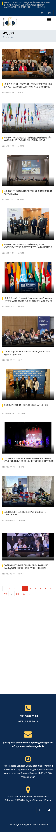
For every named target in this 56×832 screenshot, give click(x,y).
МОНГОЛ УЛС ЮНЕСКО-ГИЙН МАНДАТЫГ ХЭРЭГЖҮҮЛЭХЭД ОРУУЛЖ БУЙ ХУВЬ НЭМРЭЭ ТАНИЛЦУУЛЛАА (28, 246)
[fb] (40, 810)
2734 (22, 200)
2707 (22, 146)
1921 (23, 467)
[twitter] (49, 810)
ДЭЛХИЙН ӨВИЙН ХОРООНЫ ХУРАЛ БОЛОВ (26, 405)
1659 (22, 253)
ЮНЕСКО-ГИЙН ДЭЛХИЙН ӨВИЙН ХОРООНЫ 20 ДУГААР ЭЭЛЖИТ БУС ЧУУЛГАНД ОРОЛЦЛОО (28, 85)
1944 (23, 360)
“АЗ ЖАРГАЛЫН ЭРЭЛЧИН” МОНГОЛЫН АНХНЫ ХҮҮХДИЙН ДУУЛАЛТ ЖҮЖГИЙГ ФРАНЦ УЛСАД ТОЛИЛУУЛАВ (29, 460)
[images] (28, 63)
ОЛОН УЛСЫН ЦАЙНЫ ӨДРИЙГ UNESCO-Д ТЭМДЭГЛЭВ (25, 513)
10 (5, 593)
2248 (23, 520)
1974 (22, 574)
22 (17, 593)
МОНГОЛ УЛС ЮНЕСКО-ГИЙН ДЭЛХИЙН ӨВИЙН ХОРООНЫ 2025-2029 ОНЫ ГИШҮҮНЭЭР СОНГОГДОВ (27, 139)
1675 (22, 307)
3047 (22, 93)
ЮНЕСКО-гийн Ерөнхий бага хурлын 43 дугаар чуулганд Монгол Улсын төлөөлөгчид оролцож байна (28, 299)
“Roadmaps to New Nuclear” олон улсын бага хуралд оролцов (27, 353)
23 (24, 593)
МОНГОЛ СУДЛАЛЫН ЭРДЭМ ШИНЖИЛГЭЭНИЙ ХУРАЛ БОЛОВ (28, 192)
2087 (22, 414)
